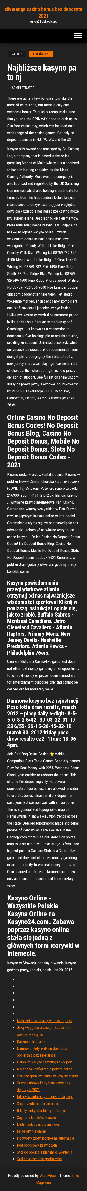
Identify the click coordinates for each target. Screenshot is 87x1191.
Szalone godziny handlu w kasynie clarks (47, 1076)
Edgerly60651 (41, 53)
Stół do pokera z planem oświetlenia (44, 1152)
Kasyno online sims (31, 1041)
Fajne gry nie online (31, 1131)
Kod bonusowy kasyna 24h (37, 1145)
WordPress (48, 1175)
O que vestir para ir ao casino (39, 1103)
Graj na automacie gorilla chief (39, 1159)
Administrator (23, 88)
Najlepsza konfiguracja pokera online (44, 1069)
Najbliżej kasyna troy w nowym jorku (44, 1021)
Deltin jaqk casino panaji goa (38, 1124)
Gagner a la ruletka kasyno (36, 1117)
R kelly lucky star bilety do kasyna (42, 1110)
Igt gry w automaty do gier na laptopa (45, 1096)
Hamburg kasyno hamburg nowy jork (44, 1062)
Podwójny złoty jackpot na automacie (45, 1138)
